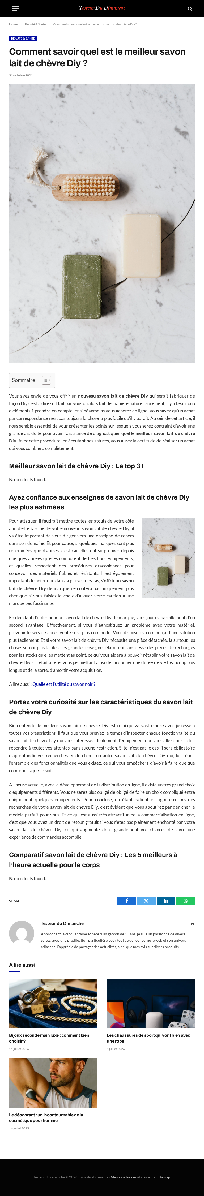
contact (147, 1177)
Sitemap (164, 1177)
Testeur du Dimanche (62, 923)
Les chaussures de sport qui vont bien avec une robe (148, 1038)
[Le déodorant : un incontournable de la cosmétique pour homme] (53, 1083)
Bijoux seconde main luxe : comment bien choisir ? (49, 1038)
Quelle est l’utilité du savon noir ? (63, 684)
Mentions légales (124, 1177)
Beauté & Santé (23, 38)
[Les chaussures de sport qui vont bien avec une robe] (151, 1004)
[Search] (189, 9)
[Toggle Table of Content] (44, 380)
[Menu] (15, 9)
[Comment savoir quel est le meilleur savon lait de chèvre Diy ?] (102, 361)
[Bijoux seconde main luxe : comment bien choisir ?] (53, 1004)
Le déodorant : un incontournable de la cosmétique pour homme (46, 1118)
